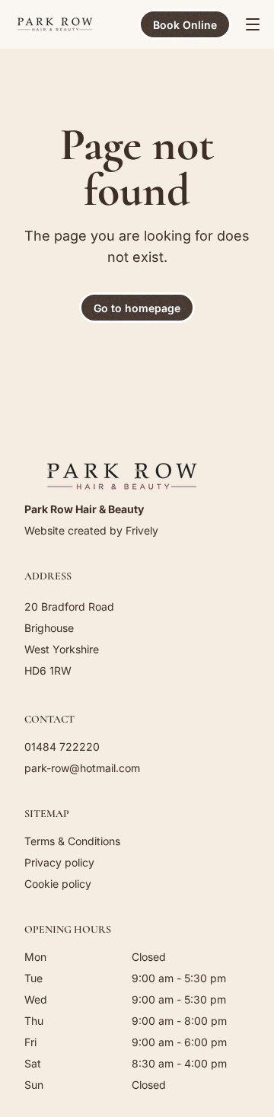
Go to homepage (137, 308)
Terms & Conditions (72, 841)
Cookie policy (57, 883)
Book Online (185, 24)
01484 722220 (62, 746)
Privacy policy (59, 862)
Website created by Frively (91, 530)
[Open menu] (252, 24)
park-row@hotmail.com (82, 767)
